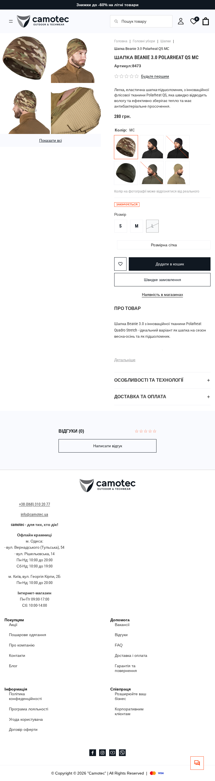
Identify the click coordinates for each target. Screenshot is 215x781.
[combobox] (144, 21)
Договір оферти (23, 729)
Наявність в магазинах (162, 294)
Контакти (17, 655)
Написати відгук (107, 446)
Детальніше (124, 360)
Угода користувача (26, 719)
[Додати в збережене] (120, 264)
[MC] (126, 147)
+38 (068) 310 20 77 (34, 504)
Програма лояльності (28, 709)
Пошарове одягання (27, 634)
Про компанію (22, 645)
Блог (13, 666)
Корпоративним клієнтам (129, 711)
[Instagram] (102, 752)
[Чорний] (152, 147)
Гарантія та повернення (126, 668)
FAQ (119, 645)
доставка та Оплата (140, 396)
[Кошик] (206, 21)
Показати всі (50, 140)
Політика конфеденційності (25, 696)
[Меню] (10, 21)
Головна (120, 41)
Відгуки (121, 634)
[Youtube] (112, 752)
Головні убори (144, 41)
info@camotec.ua (34, 514)
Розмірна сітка (164, 245)
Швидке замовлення (162, 279)
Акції (13, 624)
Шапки (165, 41)
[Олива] (126, 173)
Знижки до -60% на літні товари (107, 5)
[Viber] (122, 752)
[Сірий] (177, 147)
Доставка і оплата (131, 655)
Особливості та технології (148, 380)
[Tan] (177, 173)
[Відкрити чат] (197, 763)
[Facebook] (92, 752)
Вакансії (122, 624)
